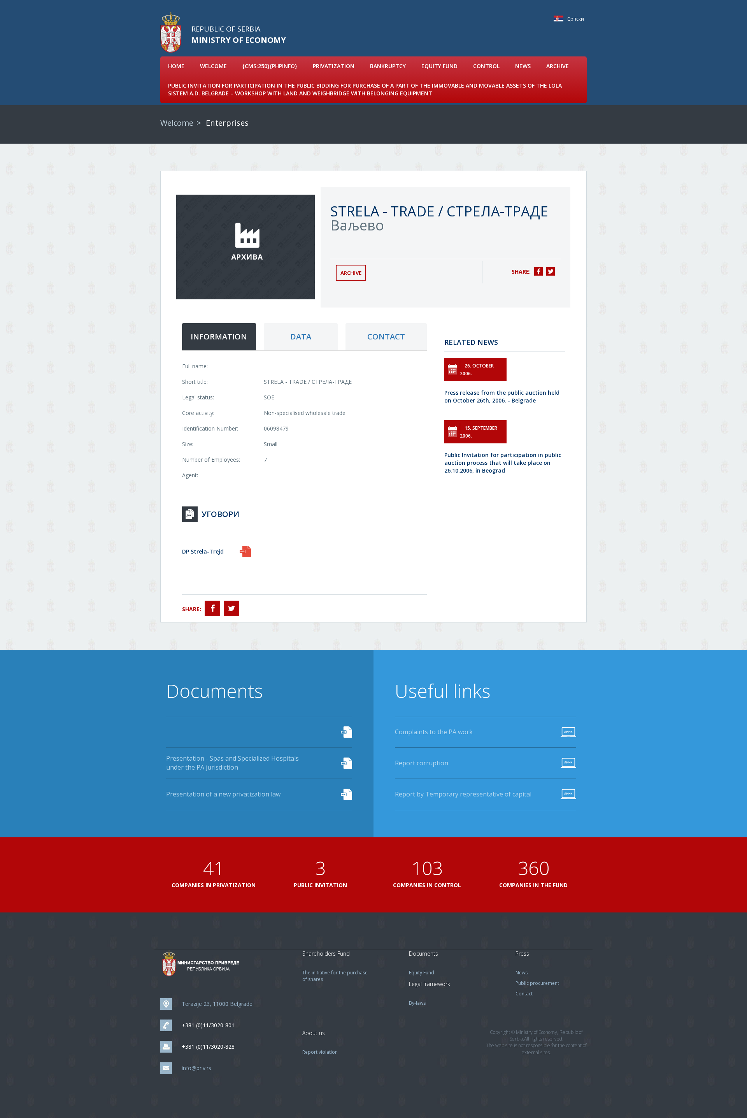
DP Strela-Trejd (203, 551)
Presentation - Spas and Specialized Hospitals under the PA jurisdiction (232, 763)
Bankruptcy (388, 66)
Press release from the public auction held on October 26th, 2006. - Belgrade (501, 396)
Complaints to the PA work (434, 732)
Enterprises (227, 123)
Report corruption (421, 763)
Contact (524, 993)
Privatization (333, 66)
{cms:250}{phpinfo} (269, 66)
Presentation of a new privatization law (223, 794)
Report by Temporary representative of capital (463, 794)
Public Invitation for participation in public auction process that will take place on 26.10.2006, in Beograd (502, 462)
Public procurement (537, 983)
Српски (560, 18)
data (300, 336)
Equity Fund (439, 66)
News (523, 66)
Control (486, 66)
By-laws (417, 1003)
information (219, 336)
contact (386, 336)
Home (176, 66)
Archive (557, 66)
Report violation (320, 1052)
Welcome (213, 66)
